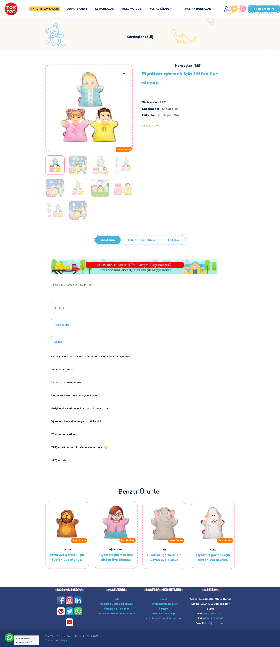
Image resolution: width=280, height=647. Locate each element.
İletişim (163, 608)
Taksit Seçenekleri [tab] (141, 240)
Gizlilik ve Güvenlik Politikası (116, 613)
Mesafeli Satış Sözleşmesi (116, 603)
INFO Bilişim (61, 640)
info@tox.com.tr (215, 623)
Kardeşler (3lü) (168, 115)
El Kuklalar (170, 109)
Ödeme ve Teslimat (116, 608)
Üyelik (163, 598)
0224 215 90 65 (212, 618)
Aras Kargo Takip (163, 613)
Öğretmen (115, 549)
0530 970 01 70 (213, 613)
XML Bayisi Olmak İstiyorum (163, 618)
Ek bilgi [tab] (173, 240)
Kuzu (213, 549)
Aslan (67, 549)
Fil (164, 549)
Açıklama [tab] (108, 240)
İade (116, 598)
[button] (264, 9)
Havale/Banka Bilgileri (164, 603)
